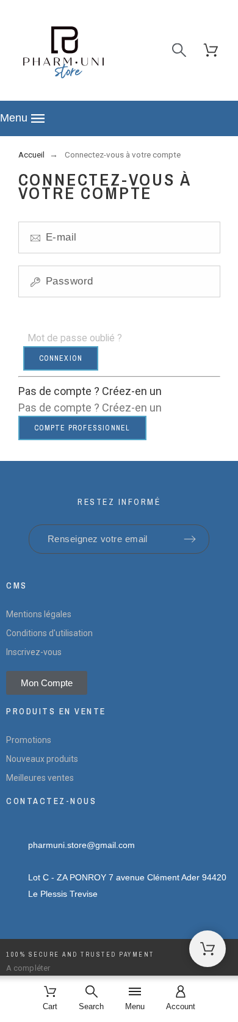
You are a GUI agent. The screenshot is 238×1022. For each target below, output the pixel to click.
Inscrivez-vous (34, 652)
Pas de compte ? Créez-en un (90, 391)
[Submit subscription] (189, 539)
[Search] (179, 50)
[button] (119, 118)
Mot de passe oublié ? (74, 338)
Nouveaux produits (42, 759)
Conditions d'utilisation (49, 633)
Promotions (28, 740)
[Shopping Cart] (207, 948)
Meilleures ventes (40, 778)
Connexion (61, 358)
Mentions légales (38, 614)
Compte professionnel (82, 428)
